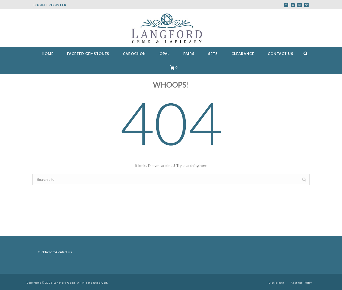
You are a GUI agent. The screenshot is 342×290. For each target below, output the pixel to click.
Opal (165, 54)
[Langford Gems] (171, 28)
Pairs (189, 54)
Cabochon (134, 54)
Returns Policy (301, 282)
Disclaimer (276, 282)
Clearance (242, 54)
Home (47, 54)
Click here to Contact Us (55, 252)
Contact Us (280, 54)
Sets (213, 54)
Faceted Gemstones (88, 54)
